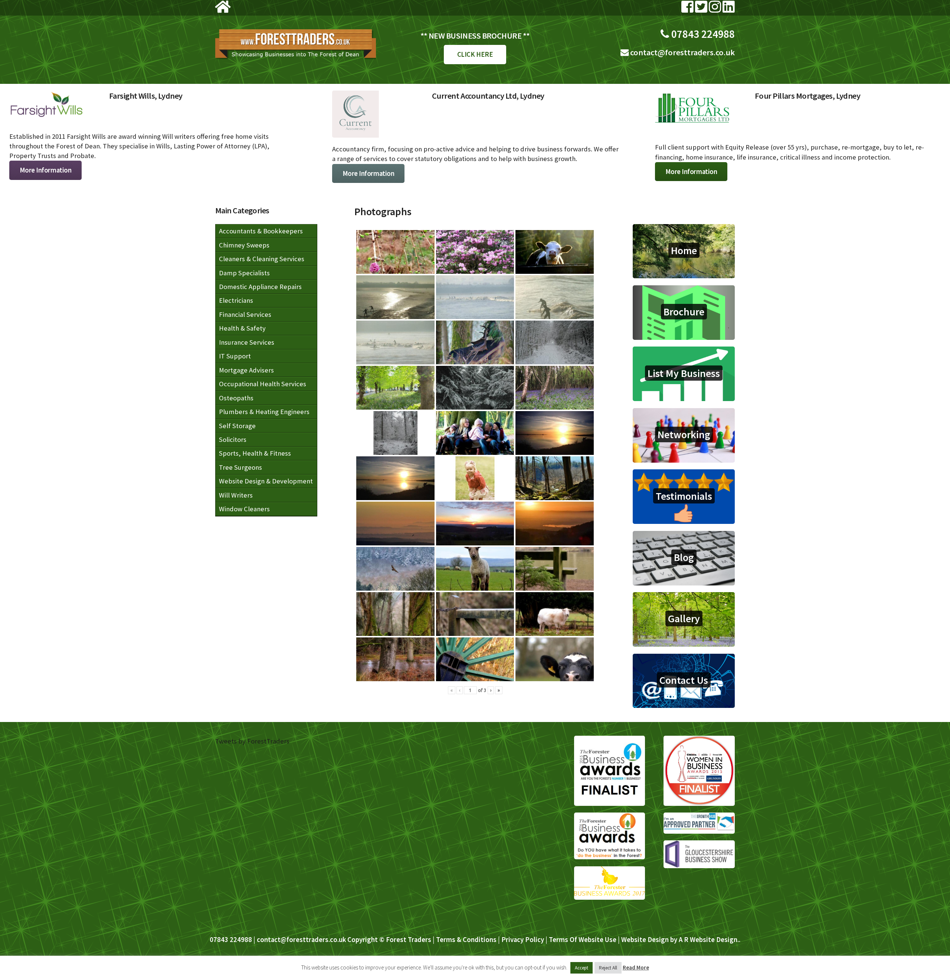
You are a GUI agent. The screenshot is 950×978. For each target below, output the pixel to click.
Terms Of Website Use (582, 939)
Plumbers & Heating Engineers (264, 411)
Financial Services (245, 314)
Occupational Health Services (262, 384)
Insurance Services (246, 342)
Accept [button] (581, 968)
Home (684, 250)
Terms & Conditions (466, 939)
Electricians (236, 300)
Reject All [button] (608, 968)
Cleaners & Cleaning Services (261, 259)
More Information (46, 164)
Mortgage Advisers (246, 370)
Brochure (684, 311)
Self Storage (237, 425)
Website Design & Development (266, 481)
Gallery (684, 618)
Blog (684, 557)
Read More (636, 967)
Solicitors (232, 439)
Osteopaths (236, 398)
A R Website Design (708, 939)
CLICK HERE (475, 54)
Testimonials (684, 495)
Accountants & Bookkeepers (261, 231)
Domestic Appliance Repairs (260, 286)
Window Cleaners (244, 509)
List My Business (684, 373)
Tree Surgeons (240, 467)
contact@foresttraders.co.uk (682, 52)
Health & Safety (242, 328)
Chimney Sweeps (244, 245)
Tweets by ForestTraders (252, 741)
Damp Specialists (244, 273)
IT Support (235, 356)
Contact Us (683, 680)
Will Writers (236, 495)
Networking (684, 434)
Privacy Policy (522, 939)
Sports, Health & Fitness (255, 453)
